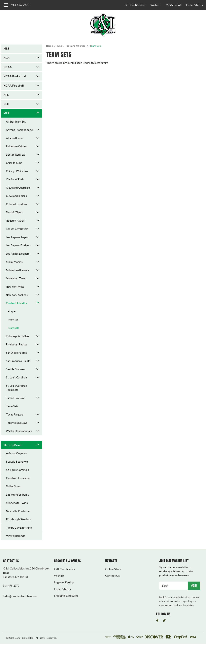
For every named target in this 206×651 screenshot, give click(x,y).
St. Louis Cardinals (16, 377)
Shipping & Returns (66, 595)
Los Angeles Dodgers (18, 245)
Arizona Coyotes (16, 453)
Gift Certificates (135, 5)
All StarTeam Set (16, 121)
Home (49, 46)
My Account (173, 5)
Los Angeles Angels (17, 237)
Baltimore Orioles (16, 146)
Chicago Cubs (14, 162)
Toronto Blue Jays (16, 422)
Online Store (113, 569)
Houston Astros (15, 220)
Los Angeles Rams (17, 494)
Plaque (11, 311)
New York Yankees (17, 295)
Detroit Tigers (14, 212)
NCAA (7, 67)
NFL (6, 94)
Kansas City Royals (17, 228)
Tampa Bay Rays (15, 398)
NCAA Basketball (15, 76)
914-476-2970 (20, 5)
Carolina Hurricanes (18, 478)
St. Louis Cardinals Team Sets (16, 387)
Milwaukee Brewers (17, 270)
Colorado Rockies (16, 204)
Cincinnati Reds (15, 179)
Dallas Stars (13, 486)
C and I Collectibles (24, 637)
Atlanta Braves (14, 138)
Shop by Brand (12, 445)
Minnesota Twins (16, 278)
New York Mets (15, 286)
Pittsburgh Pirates (16, 344)
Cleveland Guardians (18, 187)
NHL (6, 104)
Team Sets (13, 327)
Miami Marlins (14, 262)
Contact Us (112, 575)
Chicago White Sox (17, 171)
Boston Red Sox (15, 154)
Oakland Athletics (16, 303)
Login (57, 582)
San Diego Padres (16, 352)
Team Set (13, 319)
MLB (6, 113)
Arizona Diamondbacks (19, 129)
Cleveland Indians (16, 195)
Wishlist (155, 5)
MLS (6, 48)
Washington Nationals (19, 431)
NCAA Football (13, 85)
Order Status (194, 5)
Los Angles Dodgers (17, 253)
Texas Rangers (14, 414)
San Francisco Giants (18, 361)
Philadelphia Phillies (17, 336)
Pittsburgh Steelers (18, 519)
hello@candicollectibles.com (20, 596)
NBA (6, 57)
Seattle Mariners (15, 369)
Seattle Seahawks (17, 461)
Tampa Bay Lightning (19, 527)
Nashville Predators (18, 511)
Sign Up (69, 582)
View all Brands (15, 535)
